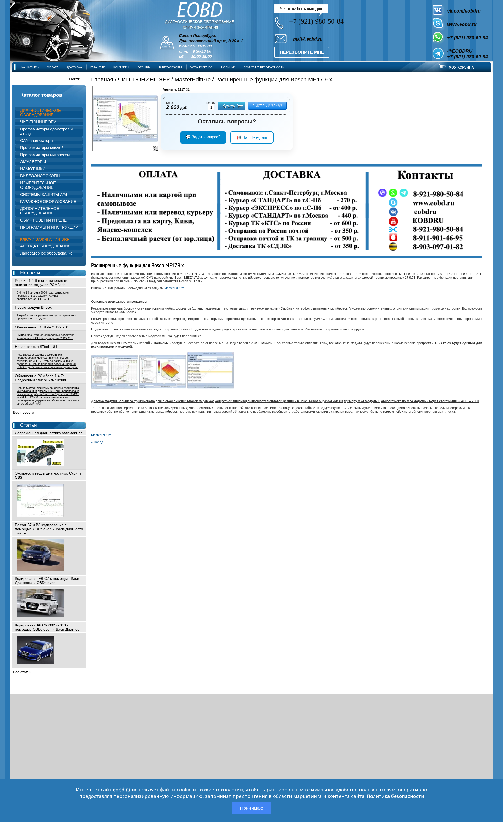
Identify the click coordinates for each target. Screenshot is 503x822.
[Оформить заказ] (463, 67)
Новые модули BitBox (33, 307)
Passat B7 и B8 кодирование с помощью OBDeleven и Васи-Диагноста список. (49, 529)
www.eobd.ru (462, 24)
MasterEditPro (192, 79)
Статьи (28, 425)
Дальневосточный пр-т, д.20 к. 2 (211, 41)
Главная (102, 79)
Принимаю (251, 808)
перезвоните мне (302, 52)
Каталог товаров (41, 95)
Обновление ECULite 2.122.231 (42, 327)
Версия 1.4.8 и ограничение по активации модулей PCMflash (41, 282)
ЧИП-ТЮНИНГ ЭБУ (144, 79)
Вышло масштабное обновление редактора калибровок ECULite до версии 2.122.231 (45, 336)
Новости (30, 272)
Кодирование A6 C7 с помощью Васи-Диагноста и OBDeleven (47, 580)
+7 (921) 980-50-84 (467, 37)
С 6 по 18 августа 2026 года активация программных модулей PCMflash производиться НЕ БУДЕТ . (43, 295)
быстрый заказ (267, 106)
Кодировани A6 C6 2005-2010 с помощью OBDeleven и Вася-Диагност (48, 627)
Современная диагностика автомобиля (49, 433)
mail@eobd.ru (307, 39)
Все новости (23, 412)
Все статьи (22, 672)
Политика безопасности (395, 796)
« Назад (97, 442)
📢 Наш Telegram (251, 137)
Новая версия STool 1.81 (36, 347)
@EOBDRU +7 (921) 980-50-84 (467, 53)
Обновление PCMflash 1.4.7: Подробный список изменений (41, 378)
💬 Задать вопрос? (203, 137)
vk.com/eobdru (464, 11)
